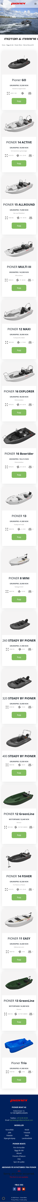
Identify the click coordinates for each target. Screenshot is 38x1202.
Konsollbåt (10, 1130)
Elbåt (27, 1135)
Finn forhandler (19, 1148)
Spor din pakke (19, 1162)
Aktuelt (19, 1153)
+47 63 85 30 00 (22, 1118)
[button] (3, 1198)
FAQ (19, 1159)
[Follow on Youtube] (23, 1189)
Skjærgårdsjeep (9, 1138)
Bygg (19, 101)
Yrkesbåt (27, 1133)
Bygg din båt (10, 45)
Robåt (27, 1130)
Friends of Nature (19, 1156)
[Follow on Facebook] (14, 1189)
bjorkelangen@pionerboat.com (21, 1120)
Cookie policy (23, 1200)
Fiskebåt (10, 1135)
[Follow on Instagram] (19, 1189)
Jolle (9, 1133)
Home (3, 45)
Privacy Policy (15, 1200)
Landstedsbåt (27, 1138)
